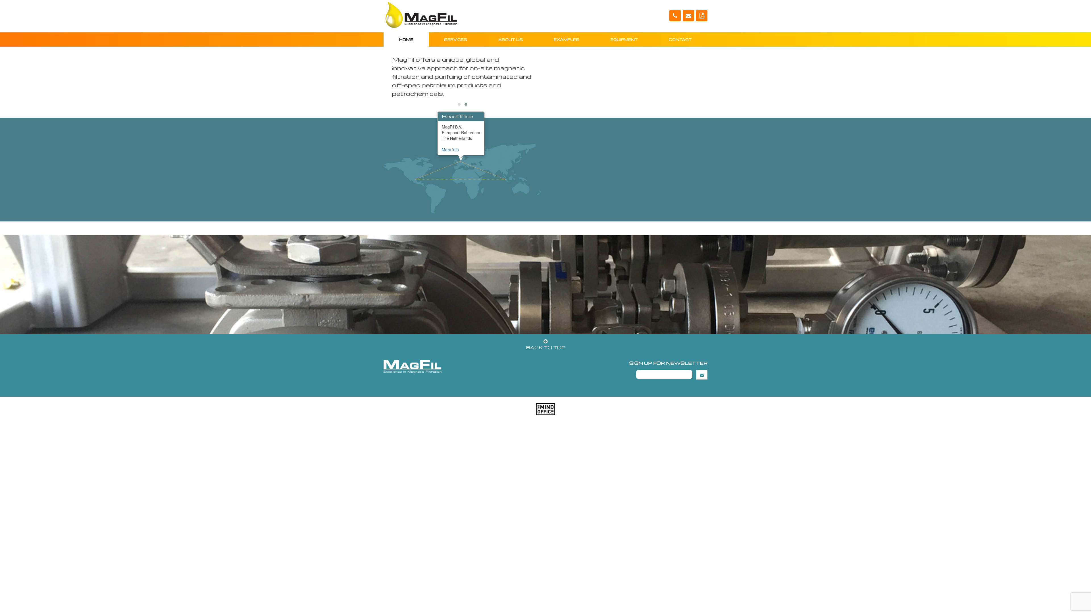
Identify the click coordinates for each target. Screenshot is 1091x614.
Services (455, 39)
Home (406, 39)
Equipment (624, 39)
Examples (566, 39)
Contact (680, 39)
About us (510, 39)
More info (450, 149)
